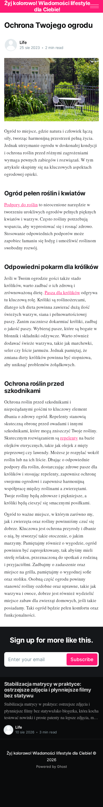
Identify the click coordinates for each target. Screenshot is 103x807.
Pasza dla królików (62, 292)
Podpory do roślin (21, 204)
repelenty (69, 438)
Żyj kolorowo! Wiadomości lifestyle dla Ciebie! (49, 753)
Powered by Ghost (51, 766)
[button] (94, 6)
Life (23, 42)
